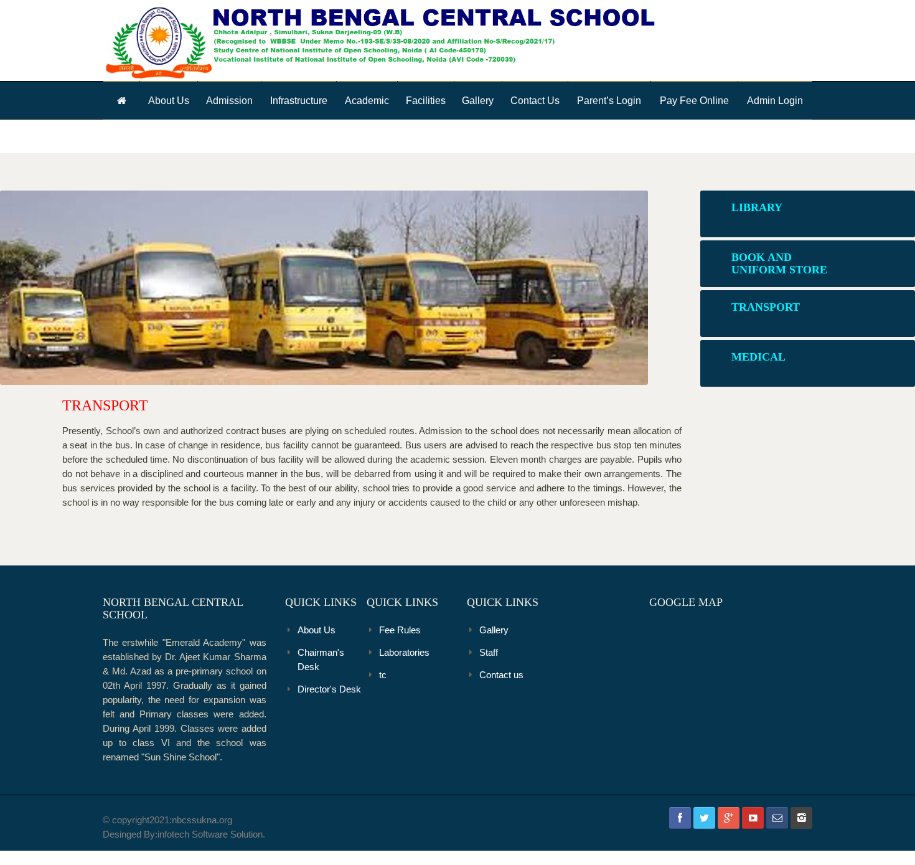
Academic (367, 100)
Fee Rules (400, 630)
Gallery (478, 100)
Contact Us (535, 100)
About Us (168, 100)
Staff (488, 652)
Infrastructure (298, 100)
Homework (396, 117)
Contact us (501, 674)
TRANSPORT (105, 405)
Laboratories (322, 117)
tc (383, 674)
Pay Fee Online (694, 100)
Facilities (426, 100)
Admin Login (775, 100)
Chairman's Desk (321, 659)
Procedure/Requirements (260, 119)
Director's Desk (329, 689)
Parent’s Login (609, 100)
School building (323, 119)
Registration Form (257, 117)
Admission (229, 100)
